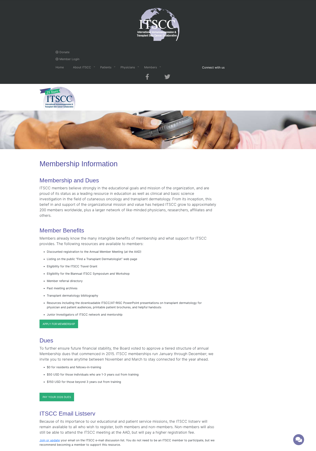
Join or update (50, 440)
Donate (64, 52)
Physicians (128, 67)
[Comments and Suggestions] (298, 439)
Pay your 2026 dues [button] (57, 397)
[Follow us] (147, 77)
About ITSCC (82, 67)
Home (60, 67)
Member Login (69, 59)
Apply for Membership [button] (59, 323)
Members (150, 67)
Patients (105, 67)
